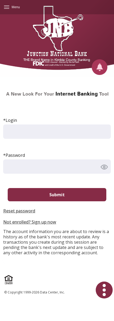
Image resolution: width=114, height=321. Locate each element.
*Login (10, 120)
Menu (16, 7)
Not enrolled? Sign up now (29, 222)
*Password (14, 155)
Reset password (19, 211)
